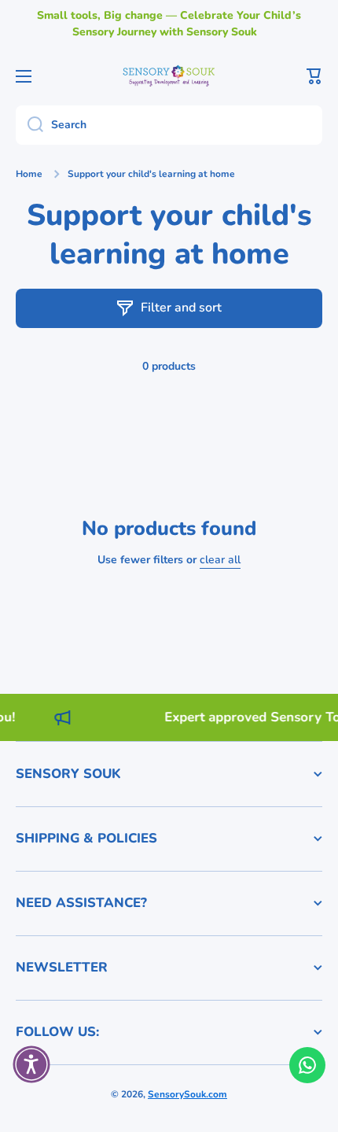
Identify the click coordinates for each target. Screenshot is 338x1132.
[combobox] (169, 125)
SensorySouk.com (187, 1094)
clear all (220, 560)
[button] (314, 76)
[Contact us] (307, 1065)
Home (29, 174)
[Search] (29, 125)
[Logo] (169, 76)
